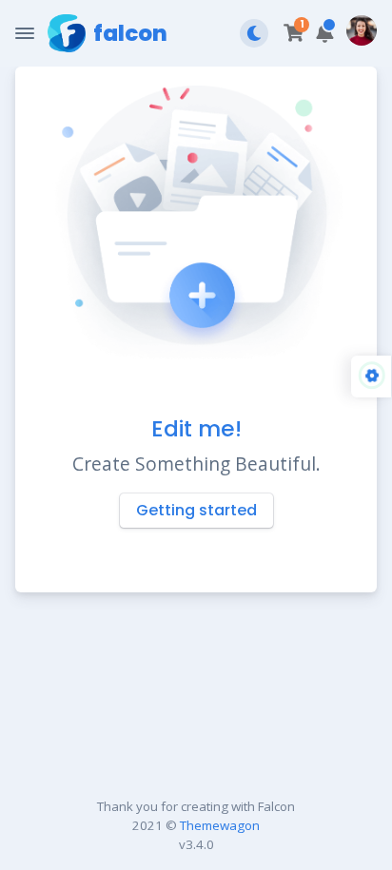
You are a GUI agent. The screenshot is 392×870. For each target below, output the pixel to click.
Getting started (196, 510)
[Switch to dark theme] (254, 33)
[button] (325, 34)
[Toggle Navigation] (25, 33)
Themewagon (220, 825)
